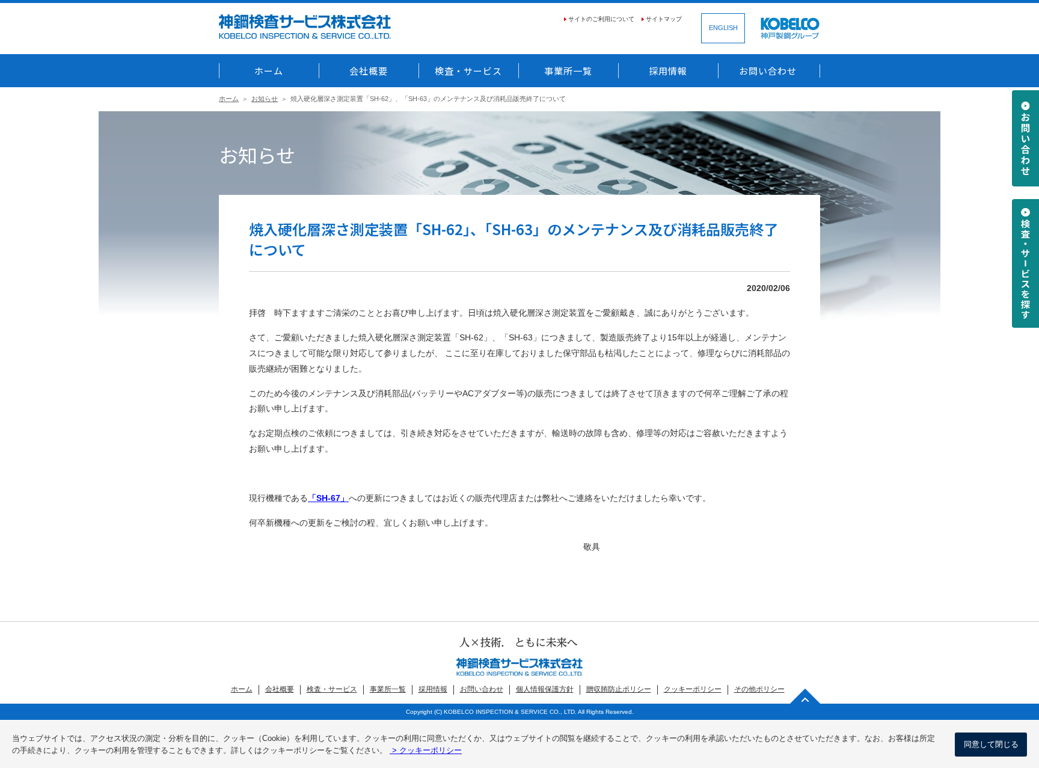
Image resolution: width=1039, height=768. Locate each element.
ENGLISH (723, 27)
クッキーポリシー (693, 689)
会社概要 (368, 70)
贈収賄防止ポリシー (618, 689)
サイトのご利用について (601, 19)
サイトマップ (664, 19)
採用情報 (668, 70)
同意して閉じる (991, 744)
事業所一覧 (568, 70)
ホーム (268, 70)
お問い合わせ (768, 70)
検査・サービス (468, 70)
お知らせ (264, 98)
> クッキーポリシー (426, 750)
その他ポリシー (759, 689)
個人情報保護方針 (545, 689)
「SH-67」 (328, 498)
